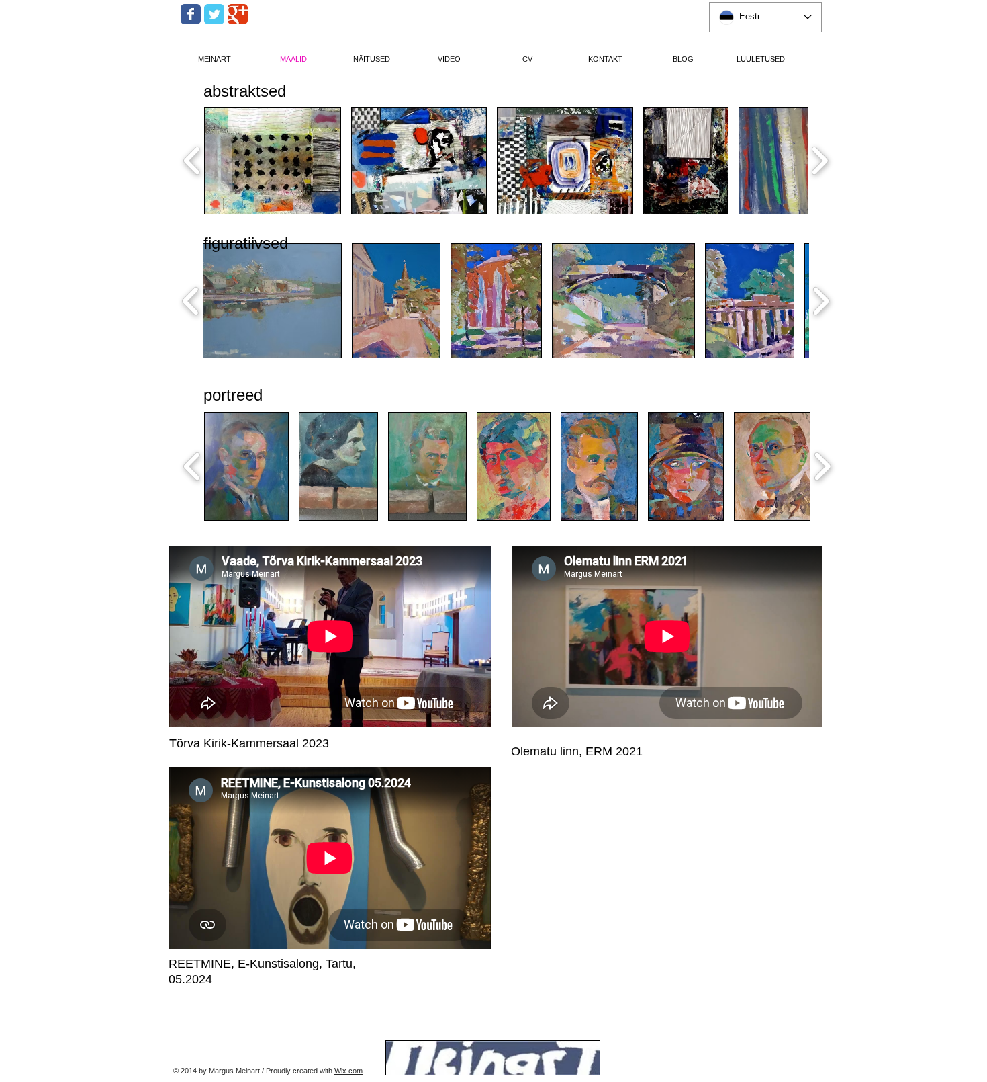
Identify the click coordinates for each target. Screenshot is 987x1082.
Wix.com (348, 1071)
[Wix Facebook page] (191, 14)
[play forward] (819, 160)
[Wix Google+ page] (238, 14)
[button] (272, 160)
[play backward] (192, 160)
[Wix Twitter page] (214, 14)
